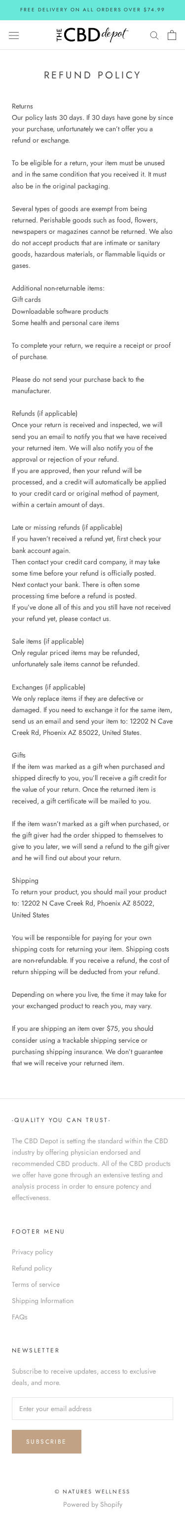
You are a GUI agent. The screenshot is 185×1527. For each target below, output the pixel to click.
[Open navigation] (14, 35)
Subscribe (46, 1441)
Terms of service (36, 1284)
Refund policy (32, 1268)
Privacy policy (32, 1252)
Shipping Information (43, 1301)
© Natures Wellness (93, 1491)
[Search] (154, 35)
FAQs (20, 1317)
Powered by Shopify (92, 1504)
